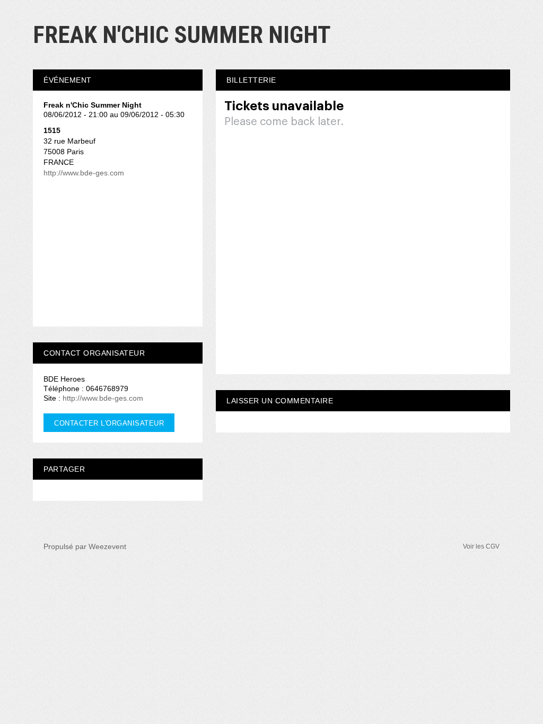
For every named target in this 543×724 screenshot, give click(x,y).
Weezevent (107, 546)
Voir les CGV (481, 546)
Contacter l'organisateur (109, 423)
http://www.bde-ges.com (83, 173)
